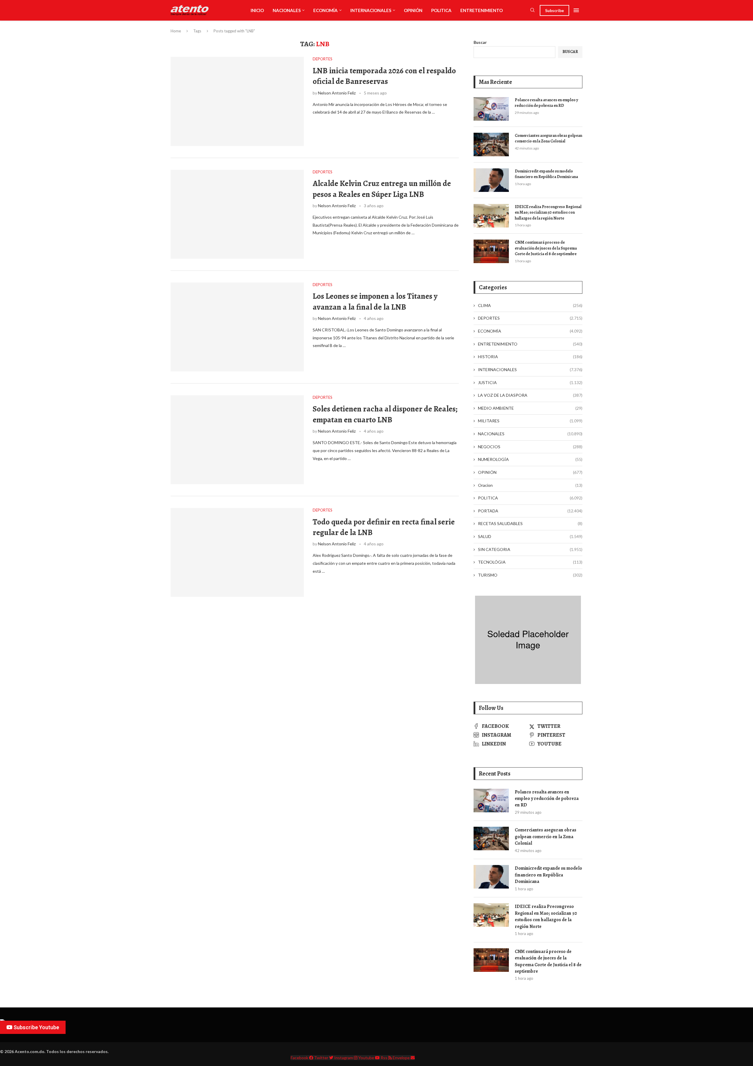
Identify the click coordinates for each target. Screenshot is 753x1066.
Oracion (530, 485)
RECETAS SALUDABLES (530, 523)
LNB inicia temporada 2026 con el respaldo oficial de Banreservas (384, 76)
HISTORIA (530, 356)
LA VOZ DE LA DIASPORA (530, 395)
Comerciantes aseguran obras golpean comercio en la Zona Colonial (548, 138)
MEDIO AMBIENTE (530, 408)
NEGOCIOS (530, 446)
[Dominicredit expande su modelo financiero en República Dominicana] (491, 180)
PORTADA (530, 510)
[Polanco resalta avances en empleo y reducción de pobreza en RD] (491, 109)
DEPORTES (530, 318)
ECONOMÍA (325, 10)
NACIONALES (287, 10)
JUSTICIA (530, 382)
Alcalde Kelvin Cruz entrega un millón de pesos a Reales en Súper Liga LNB (382, 188)
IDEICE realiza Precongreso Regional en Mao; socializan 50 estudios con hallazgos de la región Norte (548, 212)
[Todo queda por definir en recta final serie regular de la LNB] (237, 552)
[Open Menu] (576, 10)
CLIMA (530, 305)
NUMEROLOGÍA (530, 459)
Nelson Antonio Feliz (337, 92)
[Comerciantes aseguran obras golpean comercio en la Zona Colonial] (491, 144)
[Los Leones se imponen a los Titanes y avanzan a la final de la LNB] (237, 327)
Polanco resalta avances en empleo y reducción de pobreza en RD (546, 103)
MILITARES (530, 420)
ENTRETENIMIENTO (481, 10)
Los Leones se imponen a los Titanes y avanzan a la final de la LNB (375, 301)
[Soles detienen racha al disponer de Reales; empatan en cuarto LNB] (237, 439)
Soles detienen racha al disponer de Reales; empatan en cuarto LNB (385, 414)
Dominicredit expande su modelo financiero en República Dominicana (546, 174)
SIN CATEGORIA (530, 549)
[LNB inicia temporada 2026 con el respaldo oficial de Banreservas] (237, 101)
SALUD (530, 536)
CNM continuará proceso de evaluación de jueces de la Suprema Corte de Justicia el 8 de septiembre (546, 248)
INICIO (257, 10)
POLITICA (441, 10)
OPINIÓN (413, 10)
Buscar (480, 42)
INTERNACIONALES (370, 10)
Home (176, 31)
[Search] (532, 10)
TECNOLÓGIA (530, 561)
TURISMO (530, 574)
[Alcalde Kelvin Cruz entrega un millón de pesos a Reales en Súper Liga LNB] (237, 214)
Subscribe (554, 10)
